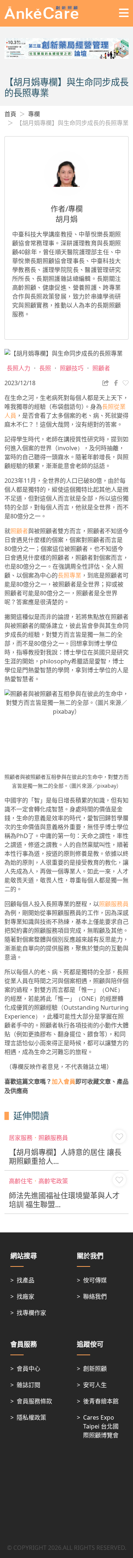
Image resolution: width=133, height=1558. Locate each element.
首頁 (10, 114)
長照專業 (69, 575)
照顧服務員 (114, 904)
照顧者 (19, 531)
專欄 (34, 114)
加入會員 (63, 1082)
